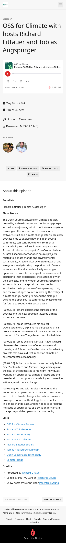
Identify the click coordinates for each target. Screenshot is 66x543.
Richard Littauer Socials (20, 444)
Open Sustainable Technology (24, 454)
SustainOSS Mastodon (19, 429)
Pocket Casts (51, 168)
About (9, 518)
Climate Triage (15, 459)
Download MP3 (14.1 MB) (21, 126)
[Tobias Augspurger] (21, 148)
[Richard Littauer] (8, 148)
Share (35, 174)
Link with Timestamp (19, 119)
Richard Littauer (31, 472)
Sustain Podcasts (51, 518)
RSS (12, 168)
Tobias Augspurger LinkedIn (23, 449)
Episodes (19, 518)
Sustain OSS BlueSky (18, 434)
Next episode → (52, 499)
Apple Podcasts (29, 168)
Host (28, 518)
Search (37, 518)
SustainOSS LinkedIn (19, 439)
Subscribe (34, 522)
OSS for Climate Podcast (21, 424)
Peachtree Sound (46, 477)
